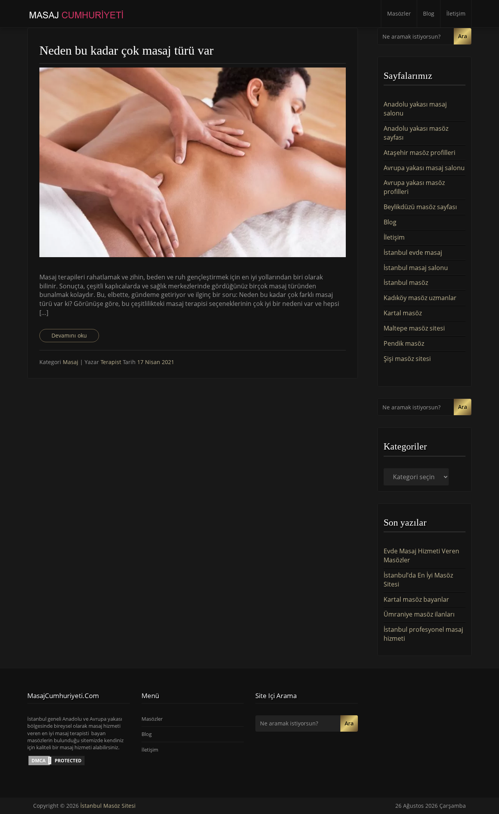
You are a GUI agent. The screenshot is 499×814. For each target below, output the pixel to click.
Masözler (399, 13)
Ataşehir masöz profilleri (419, 152)
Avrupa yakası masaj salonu (424, 168)
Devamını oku (69, 335)
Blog (428, 13)
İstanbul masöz (406, 282)
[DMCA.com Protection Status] (56, 760)
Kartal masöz (403, 313)
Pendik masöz (404, 343)
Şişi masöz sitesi (407, 358)
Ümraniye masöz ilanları (419, 614)
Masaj (70, 362)
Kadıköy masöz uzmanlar (420, 297)
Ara (462, 36)
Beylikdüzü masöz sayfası (420, 207)
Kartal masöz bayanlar (416, 599)
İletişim (455, 13)
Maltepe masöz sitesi (414, 328)
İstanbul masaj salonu (416, 267)
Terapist (112, 362)
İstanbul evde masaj (413, 252)
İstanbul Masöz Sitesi (108, 805)
